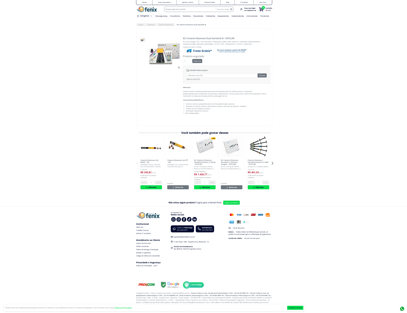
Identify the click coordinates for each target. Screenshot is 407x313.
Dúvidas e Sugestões (143, 253)
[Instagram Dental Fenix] (178, 219)
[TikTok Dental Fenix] (189, 219)
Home (140, 25)
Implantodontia (238, 16)
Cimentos (151, 25)
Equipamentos (223, 16)
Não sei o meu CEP (193, 79)
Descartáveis (198, 16)
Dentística (187, 16)
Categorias (144, 16)
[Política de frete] (226, 51)
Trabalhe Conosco (142, 230)
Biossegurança (161, 16)
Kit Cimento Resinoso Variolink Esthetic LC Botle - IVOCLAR (205, 162)
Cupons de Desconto (143, 243)
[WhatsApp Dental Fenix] (173, 219)
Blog (227, 2)
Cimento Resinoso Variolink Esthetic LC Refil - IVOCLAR (258, 162)
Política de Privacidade (123, 308)
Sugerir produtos (231, 202)
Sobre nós (139, 227)
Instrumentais (252, 16)
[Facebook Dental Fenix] (184, 219)
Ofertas (144, 2)
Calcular (262, 75)
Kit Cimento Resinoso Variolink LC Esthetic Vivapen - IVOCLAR (229, 162)
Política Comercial (142, 246)
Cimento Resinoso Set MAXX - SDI (149, 161)
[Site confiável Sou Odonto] (193, 285)
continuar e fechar (295, 308)
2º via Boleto (244, 2)
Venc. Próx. (262, 2)
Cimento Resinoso (166, 25)
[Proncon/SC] (146, 285)
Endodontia (210, 16)
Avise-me (197, 61)
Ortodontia (264, 16)
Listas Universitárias (164, 2)
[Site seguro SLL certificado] (170, 285)
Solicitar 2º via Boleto (143, 233)
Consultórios (175, 16)
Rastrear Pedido (210, 2)
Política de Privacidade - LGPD (146, 266)
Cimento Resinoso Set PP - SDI (177, 161)
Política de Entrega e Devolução (147, 249)
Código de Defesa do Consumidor (148, 256)
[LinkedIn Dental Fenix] (194, 219)
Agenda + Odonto (187, 2)
